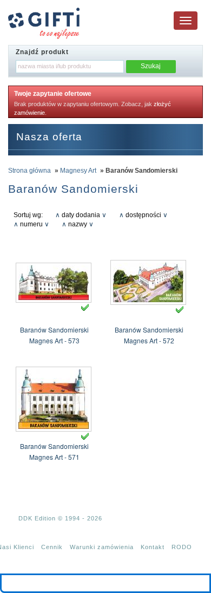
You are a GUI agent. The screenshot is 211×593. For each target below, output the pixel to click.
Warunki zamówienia (102, 547)
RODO (182, 547)
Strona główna (29, 170)
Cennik (52, 547)
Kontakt (152, 547)
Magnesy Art (78, 170)
